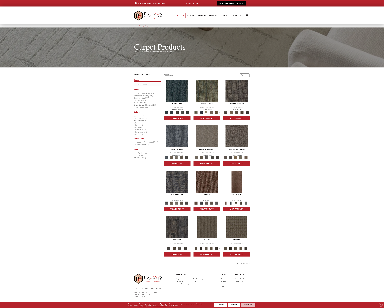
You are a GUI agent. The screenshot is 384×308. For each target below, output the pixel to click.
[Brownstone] (177, 112)
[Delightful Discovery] (207, 91)
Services (213, 15)
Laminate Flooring (182, 284)
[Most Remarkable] (201, 112)
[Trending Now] (207, 136)
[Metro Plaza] (211, 203)
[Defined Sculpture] (231, 112)
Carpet (147, 26)
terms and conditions (159, 306)
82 (244, 263)
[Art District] (206, 203)
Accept (221, 305)
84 (250, 263)
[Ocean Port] (171, 112)
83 (247, 263)
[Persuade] (211, 248)
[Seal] (186, 157)
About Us (202, 15)
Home (136, 26)
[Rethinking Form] (242, 112)
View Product (177, 118)
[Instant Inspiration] (246, 157)
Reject (234, 305)
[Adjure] (216, 248)
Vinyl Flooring (198, 279)
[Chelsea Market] (207, 181)
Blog (222, 286)
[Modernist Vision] (206, 112)
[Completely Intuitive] (236, 157)
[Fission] (181, 157)
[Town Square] (216, 203)
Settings (248, 305)
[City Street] (187, 112)
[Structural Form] (247, 112)
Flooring (191, 15)
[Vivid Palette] (216, 112)
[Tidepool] (177, 91)
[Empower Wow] (241, 157)
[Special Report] (201, 157)
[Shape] (177, 136)
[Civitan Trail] (174, 248)
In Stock (180, 15)
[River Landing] (201, 203)
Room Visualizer (240, 279)
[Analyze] (201, 248)
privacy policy (143, 306)
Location (224, 15)
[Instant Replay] (206, 157)
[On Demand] (212, 157)
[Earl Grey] (182, 112)
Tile (194, 281)
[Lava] (176, 157)
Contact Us (236, 15)
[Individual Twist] (236, 112)
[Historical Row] (185, 248)
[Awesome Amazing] (211, 112)
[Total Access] (217, 157)
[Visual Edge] (237, 91)
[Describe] (206, 248)
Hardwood (179, 281)
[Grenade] (171, 157)
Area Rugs (197, 284)
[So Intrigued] (237, 136)
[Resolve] (207, 227)
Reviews (223, 284)
